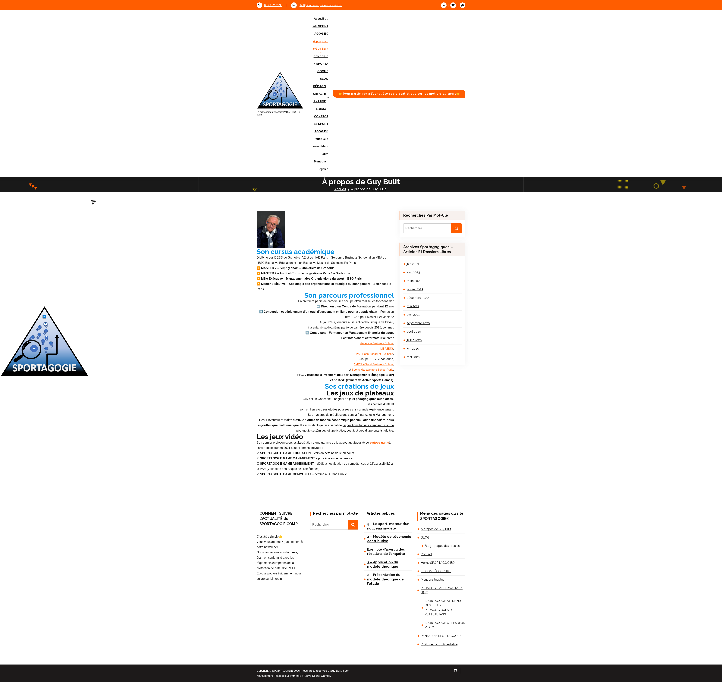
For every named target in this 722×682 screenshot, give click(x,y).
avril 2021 (413, 314)
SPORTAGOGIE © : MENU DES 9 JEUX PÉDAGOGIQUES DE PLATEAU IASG (443, 607)
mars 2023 (414, 281)
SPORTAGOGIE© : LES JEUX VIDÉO (445, 625)
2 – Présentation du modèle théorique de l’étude (385, 579)
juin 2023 (413, 264)
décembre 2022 (418, 298)
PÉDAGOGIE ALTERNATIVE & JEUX (319, 97)
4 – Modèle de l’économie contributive (389, 539)
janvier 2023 (415, 289)
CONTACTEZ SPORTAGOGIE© (321, 124)
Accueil (340, 189)
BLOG (324, 78)
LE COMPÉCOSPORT (436, 571)
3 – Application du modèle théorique (382, 564)
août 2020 (414, 331)
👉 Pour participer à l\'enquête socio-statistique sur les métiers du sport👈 (399, 93)
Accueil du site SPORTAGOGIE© (320, 26)
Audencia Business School (376, 343)
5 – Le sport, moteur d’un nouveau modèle (388, 526)
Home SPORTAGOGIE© (438, 562)
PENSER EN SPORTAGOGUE (320, 64)
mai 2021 (413, 306)
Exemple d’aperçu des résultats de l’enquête (386, 551)
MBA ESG (386, 348)
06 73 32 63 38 (273, 5)
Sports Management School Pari (372, 369)
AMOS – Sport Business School (373, 364)
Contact (426, 554)
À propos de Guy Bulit (320, 44)
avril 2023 (413, 272)
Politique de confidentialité (320, 146)
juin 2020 (413, 348)
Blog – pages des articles (442, 546)
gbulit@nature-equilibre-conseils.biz (320, 5)
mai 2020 (413, 357)
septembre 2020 (418, 323)
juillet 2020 (414, 340)
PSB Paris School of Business (374, 353)
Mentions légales (321, 165)
